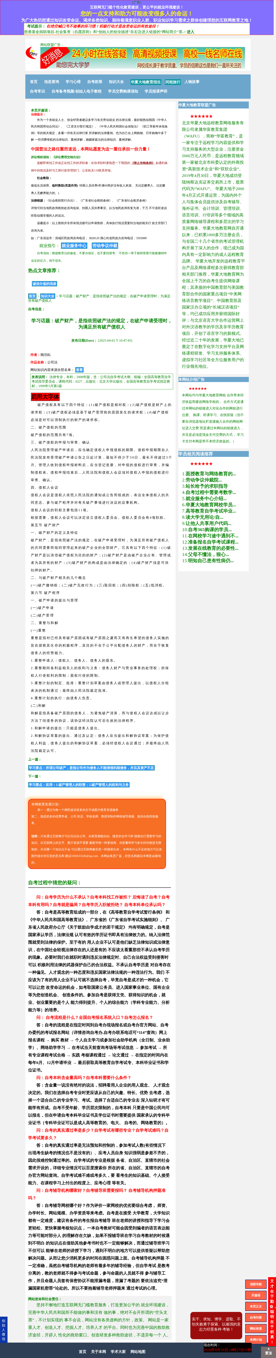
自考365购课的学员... (210, 529)
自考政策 (94, 82)
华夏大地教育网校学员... (211, 504)
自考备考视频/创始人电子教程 (77, 91)
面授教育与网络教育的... (211, 473)
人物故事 (192, 82)
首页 (34, 82)
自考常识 (37, 91)
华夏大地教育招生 (146, 82)
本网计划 (256, 1339)
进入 (190, 32)
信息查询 (51, 82)
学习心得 (73, 82)
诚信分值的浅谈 (44, 284)
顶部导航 (256, 1284)
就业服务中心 (74, 245)
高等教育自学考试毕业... (211, 510)
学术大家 (118, 1352)
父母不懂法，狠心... (208, 554)
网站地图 (138, 1352)
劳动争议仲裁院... (204, 479)
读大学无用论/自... (204, 517)
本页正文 (256, 1306)
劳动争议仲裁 (105, 245)
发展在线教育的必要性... (213, 548)
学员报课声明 (156, 91)
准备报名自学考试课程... (213, 541)
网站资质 (256, 1328)
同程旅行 (172, 82)
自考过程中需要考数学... (211, 492)
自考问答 (256, 1317)
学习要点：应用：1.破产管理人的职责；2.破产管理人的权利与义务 (79, 785)
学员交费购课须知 (123, 91)
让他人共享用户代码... (208, 523)
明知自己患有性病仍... (211, 560)
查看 (79, 370)
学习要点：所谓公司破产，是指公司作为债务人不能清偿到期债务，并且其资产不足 (91, 768)
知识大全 (116, 82)
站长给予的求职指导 (207, 486)
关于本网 (98, 1352)
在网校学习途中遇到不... (213, 535)
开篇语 (255, 1295)
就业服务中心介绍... (206, 498)
